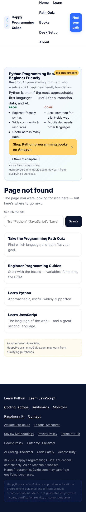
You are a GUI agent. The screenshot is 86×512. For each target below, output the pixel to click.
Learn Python (14, 398)
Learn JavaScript (42, 398)
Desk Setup (48, 32)
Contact (34, 416)
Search (73, 221)
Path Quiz (47, 12)
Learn (57, 2)
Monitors (60, 407)
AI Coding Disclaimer (18, 452)
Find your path (75, 22)
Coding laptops (16, 407)
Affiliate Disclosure (17, 425)
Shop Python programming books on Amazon (43, 147)
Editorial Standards (47, 425)
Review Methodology (19, 433)
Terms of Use (70, 433)
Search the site (14, 212)
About (44, 42)
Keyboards (40, 407)
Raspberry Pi (14, 416)
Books (44, 22)
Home (44, 2)
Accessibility (67, 452)
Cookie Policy (13, 443)
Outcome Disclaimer (41, 443)
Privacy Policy (47, 433)
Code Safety (45, 452)
